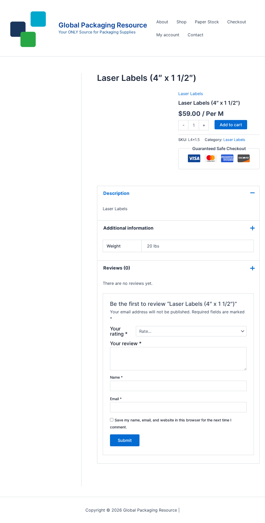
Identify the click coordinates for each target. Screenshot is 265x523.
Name (116, 377)
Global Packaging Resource (102, 25)
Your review (126, 343)
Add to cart (231, 124)
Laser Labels (190, 93)
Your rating (119, 331)
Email (116, 399)
